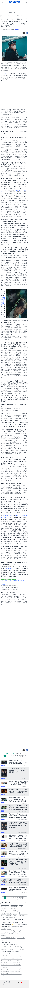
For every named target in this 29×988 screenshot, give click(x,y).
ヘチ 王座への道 (15, 926)
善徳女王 (17, 931)
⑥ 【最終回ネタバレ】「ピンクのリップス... (11, 967)
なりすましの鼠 (20, 937)
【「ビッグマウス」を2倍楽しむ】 (16, 580)
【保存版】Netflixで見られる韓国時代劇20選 (11, 946)
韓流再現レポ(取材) (6, 922)
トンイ (9, 928)
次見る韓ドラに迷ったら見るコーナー (9, 944)
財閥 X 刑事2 (10, 933)
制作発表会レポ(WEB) (18, 922)
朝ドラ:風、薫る (5, 906)
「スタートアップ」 (7, 515)
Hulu (15, 915)
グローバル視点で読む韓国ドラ (8, 917)
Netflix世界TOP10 (6, 926)
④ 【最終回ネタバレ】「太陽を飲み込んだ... (11, 962)
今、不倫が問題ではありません (8, 937)
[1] (3, 756)
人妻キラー (18, 933)
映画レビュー (4, 949)
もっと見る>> (5, 953)
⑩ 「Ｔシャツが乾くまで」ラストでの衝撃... (11, 976)
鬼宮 (2, 931)
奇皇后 (7, 931)
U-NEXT (3, 915)
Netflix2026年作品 (12, 910)
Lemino (9, 915)
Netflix (3, 910)
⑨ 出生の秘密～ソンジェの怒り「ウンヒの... (11, 973)
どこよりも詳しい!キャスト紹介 (21, 924)
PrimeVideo (16, 913)
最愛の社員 (3, 935)
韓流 (8, 15)
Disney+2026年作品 (6, 913)
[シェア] (27, 33)
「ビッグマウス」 (5, 74)
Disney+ (20, 910)
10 (23, 755)
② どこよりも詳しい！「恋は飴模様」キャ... (11, 958)
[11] (26, 756)
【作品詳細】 (4, 580)
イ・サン (3, 928)
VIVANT (21, 906)
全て (4, 15)
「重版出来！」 (9, 568)
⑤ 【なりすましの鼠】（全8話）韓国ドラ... (11, 964)
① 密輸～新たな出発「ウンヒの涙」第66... (10, 955)
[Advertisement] (14, 7)
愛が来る (3, 933)
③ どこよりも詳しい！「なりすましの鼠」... (11, 960)
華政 (12, 931)
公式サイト (5, 584)
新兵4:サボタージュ (5, 940)
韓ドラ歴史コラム (23, 915)
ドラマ (13, 15)
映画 (18, 15)
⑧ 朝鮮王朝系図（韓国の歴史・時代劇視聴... (11, 971)
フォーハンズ (15, 940)
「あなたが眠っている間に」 (3, 301)
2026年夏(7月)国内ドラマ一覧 (8, 908)
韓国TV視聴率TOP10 (6, 924)
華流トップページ (6, 942)
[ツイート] (23, 33)
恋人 (22, 931)
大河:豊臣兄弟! (14, 906)
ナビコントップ (4, 12)
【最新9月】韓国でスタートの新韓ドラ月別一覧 (12, 919)
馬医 (22, 926)
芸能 (22, 15)
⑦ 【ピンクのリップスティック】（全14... (10, 969)
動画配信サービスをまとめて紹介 (17, 949)
